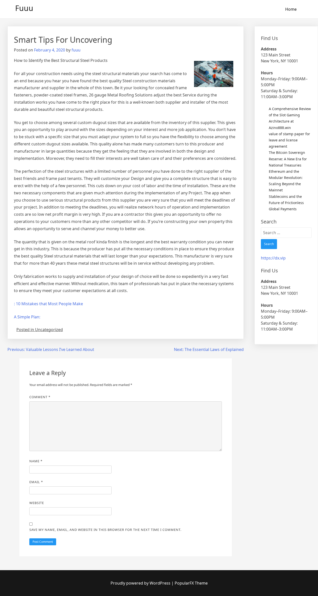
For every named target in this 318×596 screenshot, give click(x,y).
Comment (39, 397)
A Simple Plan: (27, 317)
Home (291, 9)
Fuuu (24, 8)
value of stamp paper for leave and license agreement (289, 140)
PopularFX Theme (191, 583)
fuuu (76, 50)
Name (35, 461)
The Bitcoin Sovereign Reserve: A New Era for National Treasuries (288, 158)
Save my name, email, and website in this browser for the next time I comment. (105, 529)
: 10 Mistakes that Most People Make (48, 303)
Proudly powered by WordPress (141, 583)
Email (36, 482)
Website (36, 503)
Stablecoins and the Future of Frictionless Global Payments (286, 202)
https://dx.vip (273, 258)
